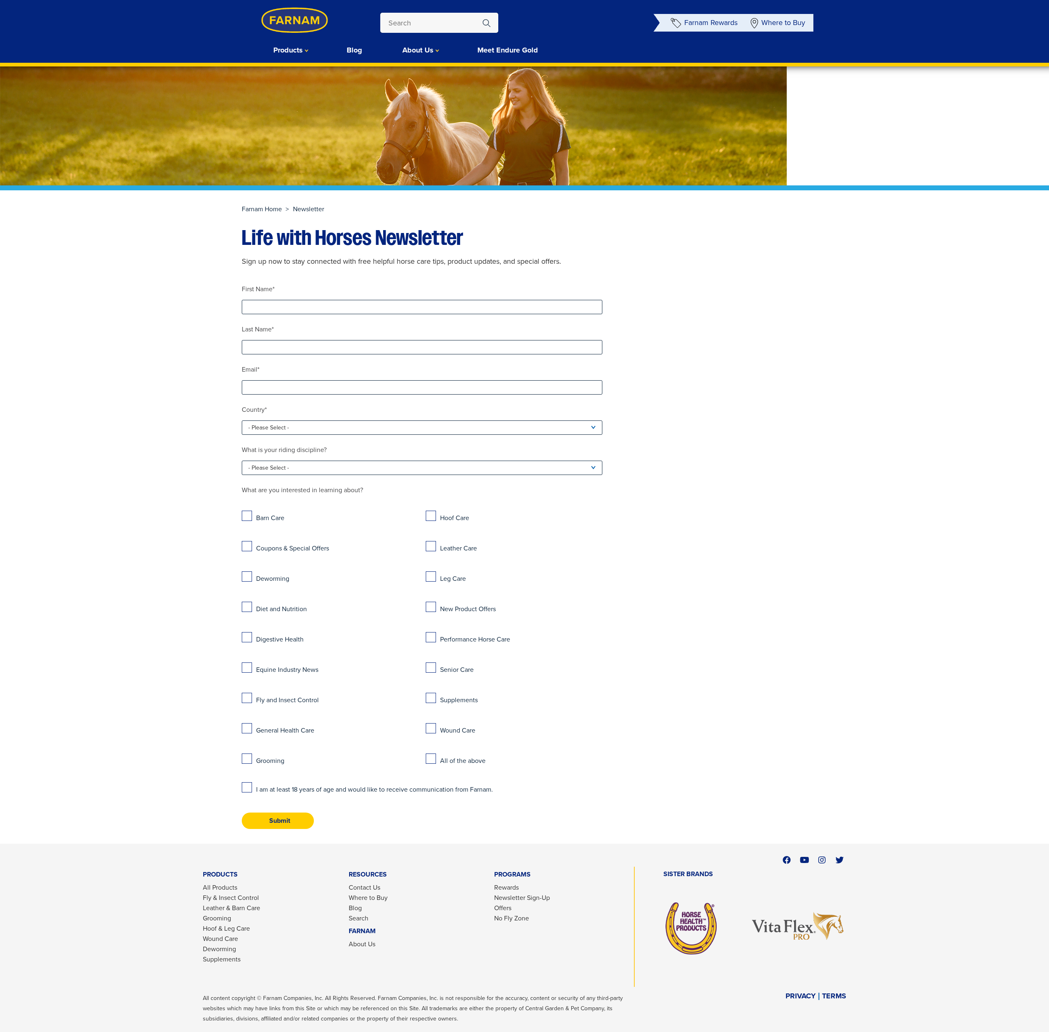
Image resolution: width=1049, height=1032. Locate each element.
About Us (362, 943)
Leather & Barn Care (231, 907)
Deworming (219, 948)
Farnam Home (262, 208)
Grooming (217, 917)
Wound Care (220, 938)
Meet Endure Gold (507, 50)
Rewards (506, 887)
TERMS (834, 996)
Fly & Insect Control (231, 897)
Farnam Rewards (711, 22)
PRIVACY (801, 996)
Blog (354, 50)
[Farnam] (279, 20)
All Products (220, 887)
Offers (502, 907)
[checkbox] (422, 637)
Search (358, 917)
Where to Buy (783, 22)
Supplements (222, 959)
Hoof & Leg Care (226, 928)
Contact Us (364, 887)
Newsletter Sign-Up (522, 897)
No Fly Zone (511, 917)
